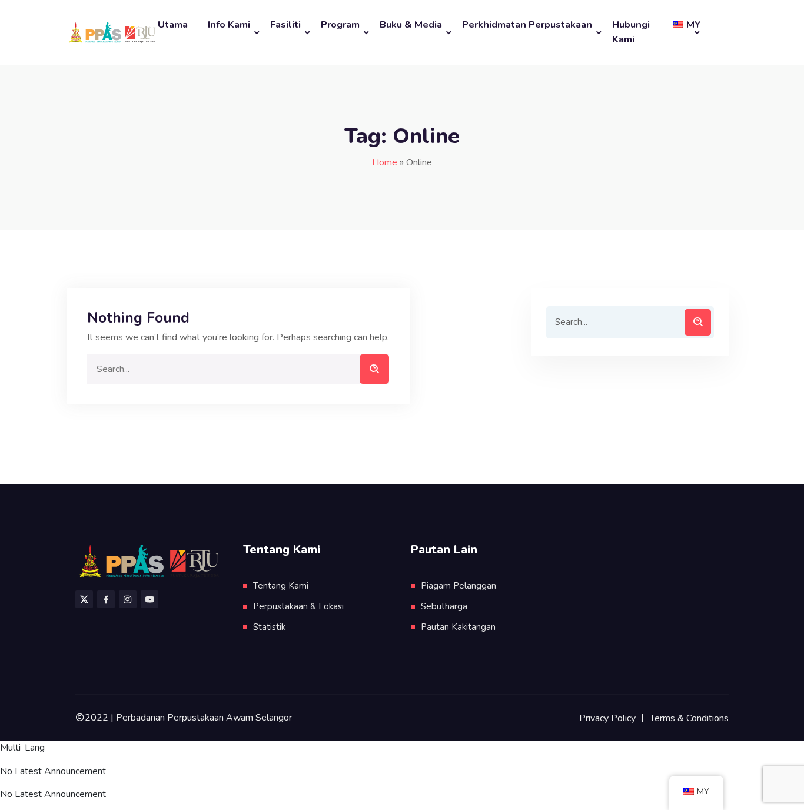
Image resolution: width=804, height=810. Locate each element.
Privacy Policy (607, 718)
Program (340, 24)
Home (384, 162)
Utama (173, 24)
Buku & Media (411, 24)
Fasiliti (285, 24)
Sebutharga (444, 606)
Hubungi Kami (631, 32)
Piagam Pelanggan (458, 586)
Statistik (269, 627)
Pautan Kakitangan (458, 627)
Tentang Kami (280, 586)
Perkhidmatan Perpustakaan (527, 24)
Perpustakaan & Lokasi (298, 606)
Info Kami (229, 24)
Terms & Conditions (689, 718)
